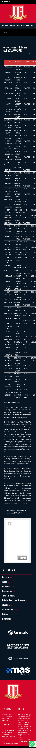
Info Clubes (6, 604)
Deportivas (6, 586)
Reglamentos (7, 618)
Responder (22, 557)
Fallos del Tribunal (8, 595)
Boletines (5, 577)
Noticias (5, 614)
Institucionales (7, 609)
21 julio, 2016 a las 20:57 (17, 528)
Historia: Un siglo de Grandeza (13, 600)
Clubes (4, 581)
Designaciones (7, 590)
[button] (32, 744)
